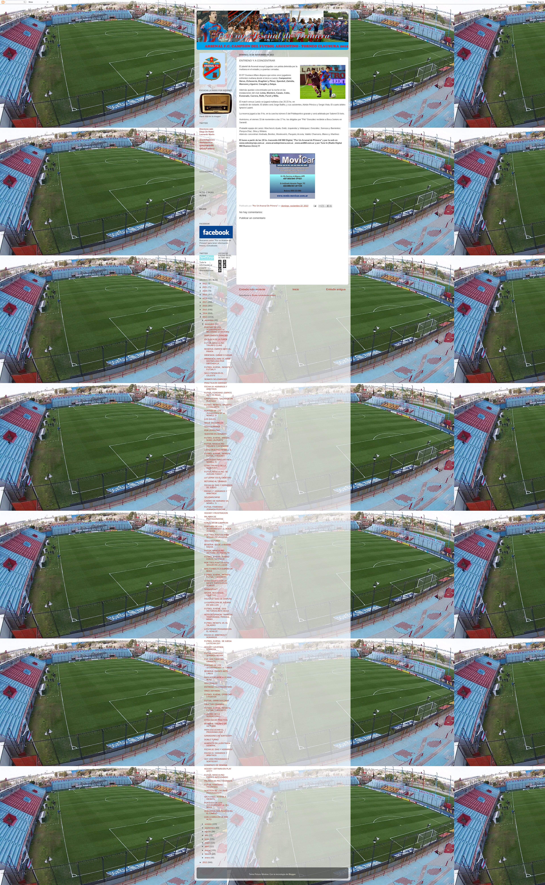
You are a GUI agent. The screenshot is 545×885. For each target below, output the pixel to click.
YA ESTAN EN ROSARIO (215, 434)
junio (207, 839)
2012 (205, 862)
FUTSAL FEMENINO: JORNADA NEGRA (213, 654)
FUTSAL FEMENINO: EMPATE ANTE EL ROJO (218, 394)
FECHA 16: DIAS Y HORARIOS (218, 749)
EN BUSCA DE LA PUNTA (215, 339)
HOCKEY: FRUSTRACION (216, 513)
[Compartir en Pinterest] (330, 206)
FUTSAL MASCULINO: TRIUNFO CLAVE (214, 344)
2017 (205, 302)
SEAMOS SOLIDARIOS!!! (215, 379)
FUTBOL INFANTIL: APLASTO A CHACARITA (217, 406)
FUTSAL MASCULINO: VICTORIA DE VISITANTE (216, 552)
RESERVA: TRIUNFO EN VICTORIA (215, 725)
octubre (208, 824)
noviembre (210, 324)
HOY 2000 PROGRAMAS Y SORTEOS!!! (216, 760)
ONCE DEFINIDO (212, 691)
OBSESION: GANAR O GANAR (218, 355)
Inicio (296, 289)
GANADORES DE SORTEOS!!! (218, 736)
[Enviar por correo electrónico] (319, 206)
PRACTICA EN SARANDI (215, 383)
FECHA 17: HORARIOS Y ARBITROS (215, 492)
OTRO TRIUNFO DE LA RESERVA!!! (215, 467)
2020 (205, 291)
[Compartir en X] (325, 206)
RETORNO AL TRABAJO (215, 481)
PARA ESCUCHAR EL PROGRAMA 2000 (214, 731)
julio (207, 835)
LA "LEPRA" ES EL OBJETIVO (217, 478)
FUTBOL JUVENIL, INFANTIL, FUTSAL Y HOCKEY (217, 455)
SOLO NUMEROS (212, 427)
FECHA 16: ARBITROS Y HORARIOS (215, 636)
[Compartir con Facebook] (328, 206)
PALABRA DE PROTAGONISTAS (213, 518)
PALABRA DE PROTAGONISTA (218, 781)
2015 (205, 310)
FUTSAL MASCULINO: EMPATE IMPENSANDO (216, 776)
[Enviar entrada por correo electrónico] (315, 206)
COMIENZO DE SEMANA (215, 765)
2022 (205, 283)
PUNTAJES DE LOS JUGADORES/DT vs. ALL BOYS (216, 805)
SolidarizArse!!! (211, 589)
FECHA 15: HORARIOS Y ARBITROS (215, 754)
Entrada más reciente (252, 289)
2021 (205, 287)
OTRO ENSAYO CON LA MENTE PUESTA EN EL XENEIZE (216, 583)
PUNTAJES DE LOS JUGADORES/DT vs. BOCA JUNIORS (217, 528)
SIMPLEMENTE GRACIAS (216, 336)
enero (208, 858)
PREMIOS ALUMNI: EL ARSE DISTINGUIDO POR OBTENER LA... (217, 361)
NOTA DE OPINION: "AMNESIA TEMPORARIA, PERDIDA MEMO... (218, 617)
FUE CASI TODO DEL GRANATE (214, 660)
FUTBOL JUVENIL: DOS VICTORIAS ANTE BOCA (216, 610)
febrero (208, 854)
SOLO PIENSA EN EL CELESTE (213, 374)
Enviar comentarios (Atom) (264, 295)
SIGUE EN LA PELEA (213, 423)
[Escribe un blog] (322, 206)
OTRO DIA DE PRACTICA (216, 720)
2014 (205, 313)
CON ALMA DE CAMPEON (216, 523)
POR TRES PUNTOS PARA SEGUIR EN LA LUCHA (216, 536)
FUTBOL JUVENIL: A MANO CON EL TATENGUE (216, 558)
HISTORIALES (210, 683)
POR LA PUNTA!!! (212, 430)
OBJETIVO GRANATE (214, 704)
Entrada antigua (336, 289)
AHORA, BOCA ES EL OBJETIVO (214, 594)
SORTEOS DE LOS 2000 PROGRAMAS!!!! (215, 792)
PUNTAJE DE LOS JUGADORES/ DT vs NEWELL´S (214, 413)
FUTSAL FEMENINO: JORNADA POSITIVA (214, 508)
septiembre (210, 828)
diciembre (209, 320)
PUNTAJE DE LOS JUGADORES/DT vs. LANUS (218, 666)
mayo (207, 843)
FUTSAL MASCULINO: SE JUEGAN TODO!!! (216, 473)
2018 (205, 298)
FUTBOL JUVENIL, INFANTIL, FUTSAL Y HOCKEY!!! (217, 576)
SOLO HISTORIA (212, 541)
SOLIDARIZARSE (212, 497)
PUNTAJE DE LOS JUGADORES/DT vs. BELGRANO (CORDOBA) (216, 329)
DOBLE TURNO (211, 740)
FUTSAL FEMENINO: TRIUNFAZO (213, 786)
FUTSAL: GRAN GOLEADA (216, 701)
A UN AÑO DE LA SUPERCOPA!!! (212, 715)
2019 (205, 295)
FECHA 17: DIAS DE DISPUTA (217, 599)
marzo (208, 850)
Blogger (292, 874)
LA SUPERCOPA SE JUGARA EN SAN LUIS (217, 604)
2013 (205, 317)
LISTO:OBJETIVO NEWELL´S (217, 450)
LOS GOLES (210, 419)
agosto (208, 832)
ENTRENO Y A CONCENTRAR (218, 687)
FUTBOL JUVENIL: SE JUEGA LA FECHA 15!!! (217, 642)
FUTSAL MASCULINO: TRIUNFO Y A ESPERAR (216, 445)
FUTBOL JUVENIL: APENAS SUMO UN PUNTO (216, 439)
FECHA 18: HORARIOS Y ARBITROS (215, 388)
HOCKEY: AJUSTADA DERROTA (213, 648)
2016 (205, 306)
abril (207, 846)
